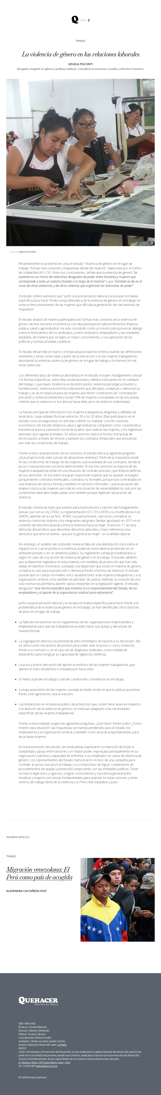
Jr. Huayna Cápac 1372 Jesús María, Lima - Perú (44, 1062)
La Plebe (62, 1044)
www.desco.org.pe (47, 1066)
